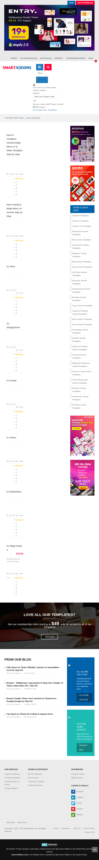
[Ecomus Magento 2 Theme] (82, 144)
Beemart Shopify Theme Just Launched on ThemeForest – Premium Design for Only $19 (32, 699)
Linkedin (79, 797)
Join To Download (85, 3)
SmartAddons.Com (19, 855)
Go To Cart (37, 110)
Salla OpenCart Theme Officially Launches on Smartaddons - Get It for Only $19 (33, 668)
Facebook (79, 791)
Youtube (79, 815)
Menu (40, 73)
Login (71, 3)
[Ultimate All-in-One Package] (82, 478)
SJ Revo (10, 266)
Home (21, 118)
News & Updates (13, 673)
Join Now (49, 637)
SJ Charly (11, 380)
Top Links (42, 79)
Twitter (79, 803)
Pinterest (79, 809)
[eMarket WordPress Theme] (82, 183)
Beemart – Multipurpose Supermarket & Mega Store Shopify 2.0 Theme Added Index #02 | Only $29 (34, 684)
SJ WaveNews (13, 491)
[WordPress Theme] (82, 436)
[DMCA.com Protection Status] (49, 844)
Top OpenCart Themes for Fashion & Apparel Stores (29, 714)
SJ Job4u (11, 437)
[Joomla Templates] (17, 67)
